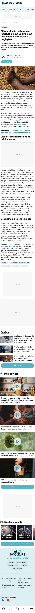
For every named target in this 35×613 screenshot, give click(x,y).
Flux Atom (21, 588)
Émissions (30, 9)
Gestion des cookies (25, 578)
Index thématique (24, 585)
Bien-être (12, 9)
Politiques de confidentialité (23, 582)
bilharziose (19, 124)
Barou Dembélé (15, 55)
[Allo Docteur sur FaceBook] (3, 600)
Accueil (4, 22)
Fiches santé (17, 611)
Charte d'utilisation (8, 585)
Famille (21, 9)
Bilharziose (6, 266)
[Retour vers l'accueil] (17, 3)
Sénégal (15, 22)
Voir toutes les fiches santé (17, 544)
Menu (31, 611)
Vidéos (10, 611)
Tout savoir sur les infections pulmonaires (24, 535)
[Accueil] (17, 554)
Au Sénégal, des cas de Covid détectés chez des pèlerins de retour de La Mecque (24, 339)
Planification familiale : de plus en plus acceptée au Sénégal (23, 358)
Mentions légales (8, 581)
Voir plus (17, 366)
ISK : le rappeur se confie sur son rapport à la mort (14, 481)
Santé (3, 9)
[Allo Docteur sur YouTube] (8, 600)
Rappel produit (21, 562)
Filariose (16, 266)
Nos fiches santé (13, 522)
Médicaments (17, 568)
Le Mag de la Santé (13, 565)
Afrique (24, 266)
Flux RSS (5, 588)
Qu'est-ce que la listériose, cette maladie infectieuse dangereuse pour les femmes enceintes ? (17, 400)
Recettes (11, 562)
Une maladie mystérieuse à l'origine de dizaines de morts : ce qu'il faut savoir (17, 454)
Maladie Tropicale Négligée (19, 263)
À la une (3, 611)
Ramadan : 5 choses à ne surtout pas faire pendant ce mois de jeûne (16, 428)
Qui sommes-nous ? (9, 578)
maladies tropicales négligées (19, 193)
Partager (8, 62)
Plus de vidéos (12, 374)
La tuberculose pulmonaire (7, 535)
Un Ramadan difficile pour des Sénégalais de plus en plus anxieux (24, 349)
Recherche (24, 611)
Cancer (24, 565)
